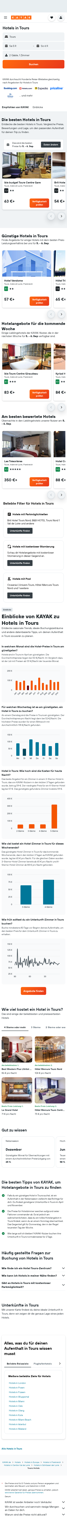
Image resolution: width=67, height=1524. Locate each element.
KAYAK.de (6, 1462)
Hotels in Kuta (16, 1415)
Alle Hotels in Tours (12, 1448)
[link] (20, 531)
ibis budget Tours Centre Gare (22, 182)
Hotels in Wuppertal (19, 1396)
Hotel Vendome (13, 280)
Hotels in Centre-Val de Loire (17, 1465)
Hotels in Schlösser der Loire (46, 1465)
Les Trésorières (13, 461)
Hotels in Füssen (17, 1392)
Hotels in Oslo (16, 1405)
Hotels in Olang (16, 1410)
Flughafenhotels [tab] (43, 1363)
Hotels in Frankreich (52, 1462)
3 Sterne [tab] (35, 1027)
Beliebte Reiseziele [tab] (17, 1363)
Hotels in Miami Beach (20, 1419)
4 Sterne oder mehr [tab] (15, 1027)
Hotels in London (17, 1383)
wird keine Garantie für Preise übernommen (24, 1492)
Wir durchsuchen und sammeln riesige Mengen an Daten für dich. (32, 1508)
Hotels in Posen (17, 1387)
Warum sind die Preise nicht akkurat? (26, 1514)
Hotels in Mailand (17, 1428)
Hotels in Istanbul (17, 1424)
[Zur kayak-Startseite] (21, 17)
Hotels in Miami (16, 1401)
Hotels (18, 1462)
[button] (5, 17)
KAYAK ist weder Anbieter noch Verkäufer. (28, 1502)
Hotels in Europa (32, 1462)
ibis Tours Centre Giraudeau (21, 373)
